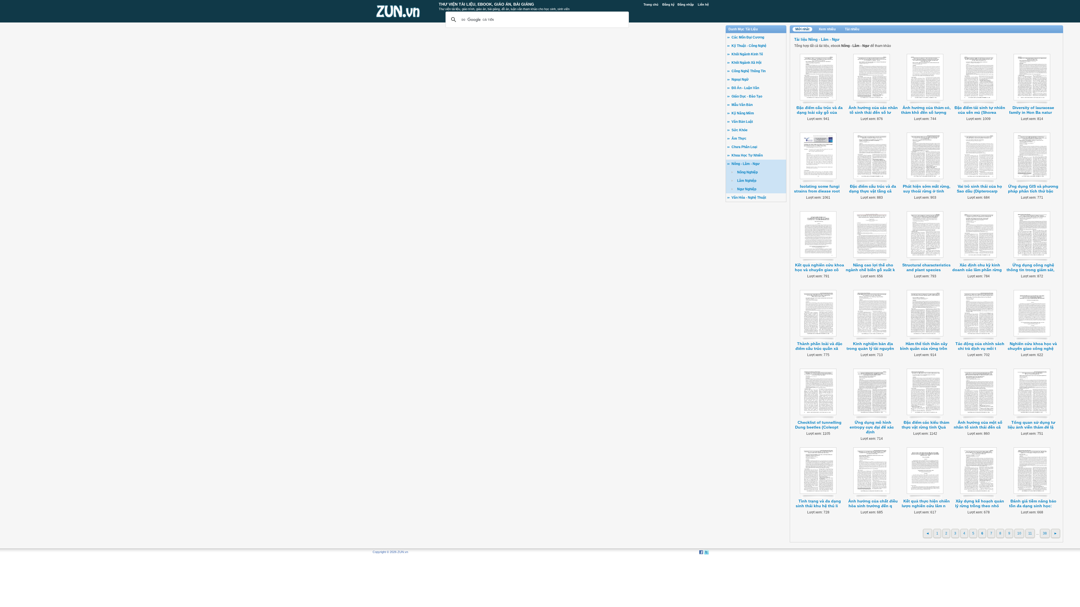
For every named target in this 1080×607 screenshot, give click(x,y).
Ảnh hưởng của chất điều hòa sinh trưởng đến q (873, 503)
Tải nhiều (852, 29)
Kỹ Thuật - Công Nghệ (749, 46)
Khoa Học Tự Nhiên (747, 155)
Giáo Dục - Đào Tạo (747, 96)
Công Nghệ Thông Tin (749, 71)
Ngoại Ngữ (740, 79)
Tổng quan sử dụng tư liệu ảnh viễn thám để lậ (1032, 424)
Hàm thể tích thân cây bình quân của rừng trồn (924, 346)
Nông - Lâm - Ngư (746, 164)
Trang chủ (651, 4)
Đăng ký (668, 4)
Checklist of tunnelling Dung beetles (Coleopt (818, 424)
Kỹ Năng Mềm (743, 113)
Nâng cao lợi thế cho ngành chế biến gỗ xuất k (870, 267)
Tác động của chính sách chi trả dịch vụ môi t (979, 346)
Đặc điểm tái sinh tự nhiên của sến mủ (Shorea (980, 110)
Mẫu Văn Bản (742, 105)
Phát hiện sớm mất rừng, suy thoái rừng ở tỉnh (926, 188)
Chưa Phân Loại (744, 147)
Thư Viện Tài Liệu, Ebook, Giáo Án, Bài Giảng (486, 4)
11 (1030, 533)
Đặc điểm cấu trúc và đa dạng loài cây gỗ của (819, 110)
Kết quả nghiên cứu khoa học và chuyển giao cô (819, 267)
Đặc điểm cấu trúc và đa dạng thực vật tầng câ (872, 188)
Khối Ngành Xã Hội (746, 63)
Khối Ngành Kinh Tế (747, 54)
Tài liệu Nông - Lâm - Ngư (816, 39)
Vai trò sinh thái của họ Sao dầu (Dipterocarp (979, 188)
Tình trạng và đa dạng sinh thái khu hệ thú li (818, 503)
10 (1019, 533)
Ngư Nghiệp (746, 189)
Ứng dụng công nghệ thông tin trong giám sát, (1030, 267)
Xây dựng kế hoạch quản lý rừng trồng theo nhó (979, 503)
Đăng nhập (686, 4)
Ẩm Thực (739, 139)
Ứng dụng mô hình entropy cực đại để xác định (872, 427)
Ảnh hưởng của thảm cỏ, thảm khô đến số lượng (926, 110)
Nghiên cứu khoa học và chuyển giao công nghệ (1032, 346)
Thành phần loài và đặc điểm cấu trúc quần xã (818, 346)
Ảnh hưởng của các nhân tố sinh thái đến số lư (873, 110)
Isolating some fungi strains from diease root (817, 188)
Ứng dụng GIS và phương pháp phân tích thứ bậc (1033, 188)
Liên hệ (703, 4)
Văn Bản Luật (742, 122)
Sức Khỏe (740, 130)
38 (1045, 533)
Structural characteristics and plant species (926, 267)
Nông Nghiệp (747, 172)
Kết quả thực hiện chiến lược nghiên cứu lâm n (926, 503)
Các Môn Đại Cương (748, 37)
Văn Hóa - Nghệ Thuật (749, 198)
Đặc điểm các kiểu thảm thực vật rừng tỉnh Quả (926, 424)
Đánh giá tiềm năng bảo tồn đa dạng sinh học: (1032, 503)
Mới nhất (802, 29)
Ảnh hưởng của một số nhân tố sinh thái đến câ (978, 424)
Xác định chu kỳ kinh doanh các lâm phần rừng (977, 267)
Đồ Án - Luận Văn (745, 88)
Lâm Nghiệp (746, 181)
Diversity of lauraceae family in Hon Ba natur (1031, 110)
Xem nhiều (827, 29)
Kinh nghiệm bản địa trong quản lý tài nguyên (870, 346)
